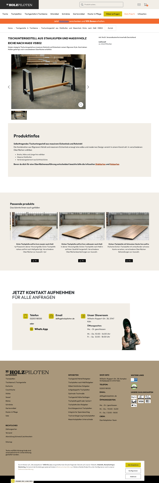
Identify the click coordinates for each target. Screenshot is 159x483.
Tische (5, 14)
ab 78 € (32, 261)
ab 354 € (127, 261)
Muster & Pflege (94, 14)
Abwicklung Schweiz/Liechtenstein (19, 436)
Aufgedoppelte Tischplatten (79, 390)
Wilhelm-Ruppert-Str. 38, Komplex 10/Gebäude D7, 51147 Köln (113, 380)
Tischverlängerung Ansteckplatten (81, 416)
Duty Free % (129, 14)
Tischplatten (16, 14)
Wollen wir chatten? (24, 481)
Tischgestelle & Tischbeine (36, 14)
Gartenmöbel (79, 14)
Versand (9, 433)
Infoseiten (142, 14)
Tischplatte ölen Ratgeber (78, 404)
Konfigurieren (133, 471)
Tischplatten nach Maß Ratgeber (80, 382)
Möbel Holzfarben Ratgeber (79, 386)
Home (10, 28)
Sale (7, 416)
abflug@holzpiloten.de (65, 318)
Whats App (41, 329)
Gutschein (64, 21)
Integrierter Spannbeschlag (79, 412)
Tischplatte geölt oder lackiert (79, 401)
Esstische (9, 386)
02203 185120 (36, 318)
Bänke (8, 401)
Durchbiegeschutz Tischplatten (80, 408)
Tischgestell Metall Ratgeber (79, 379)
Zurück (110, 28)
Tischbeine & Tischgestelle (16, 382)
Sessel (8, 397)
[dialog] (79, 471)
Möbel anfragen (113, 14)
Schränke (66, 14)
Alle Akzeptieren (133, 465)
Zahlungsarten (11, 429)
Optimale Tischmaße (76, 393)
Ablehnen (133, 477)
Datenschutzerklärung (64, 467)
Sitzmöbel (54, 14)
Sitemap (9, 442)
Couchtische (10, 390)
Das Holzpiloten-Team (108, 420)
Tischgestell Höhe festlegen (79, 397)
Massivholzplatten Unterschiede (80, 419)
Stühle (8, 393)
